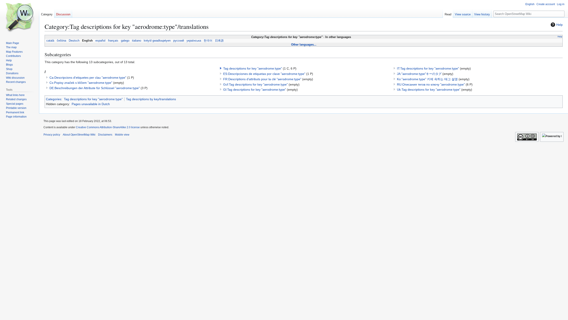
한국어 (208, 40)
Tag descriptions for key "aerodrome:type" (252, 68)
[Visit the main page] (19, 18)
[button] (220, 68)
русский (178, 40)
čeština (61, 40)
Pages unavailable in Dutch (91, 104)
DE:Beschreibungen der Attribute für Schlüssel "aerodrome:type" (94, 88)
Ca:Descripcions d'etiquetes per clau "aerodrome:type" (87, 77)
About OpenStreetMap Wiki (79, 134)
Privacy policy (51, 134)
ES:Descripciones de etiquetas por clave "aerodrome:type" (264, 74)
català (50, 40)
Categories (53, 99)
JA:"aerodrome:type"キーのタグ (419, 74)
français (113, 40)
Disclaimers (105, 134)
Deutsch (74, 40)
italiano (136, 40)
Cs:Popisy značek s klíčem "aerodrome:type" (80, 82)
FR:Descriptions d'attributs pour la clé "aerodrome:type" (262, 79)
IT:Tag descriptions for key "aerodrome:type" (428, 68)
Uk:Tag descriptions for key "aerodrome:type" (428, 89)
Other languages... (303, 44)
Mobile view (122, 134)
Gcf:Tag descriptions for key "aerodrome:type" (255, 84)
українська (194, 40)
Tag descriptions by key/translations (151, 99)
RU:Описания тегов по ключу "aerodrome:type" (431, 84)
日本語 (219, 40)
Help (559, 24)
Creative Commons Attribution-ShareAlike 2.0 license (108, 127)
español (100, 40)
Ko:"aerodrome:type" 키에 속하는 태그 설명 (427, 79)
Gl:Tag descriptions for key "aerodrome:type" (254, 89)
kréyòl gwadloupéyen (157, 40)
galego (125, 40)
